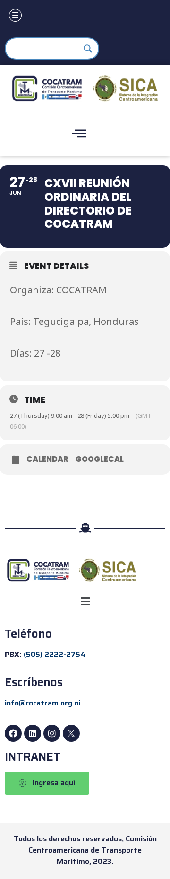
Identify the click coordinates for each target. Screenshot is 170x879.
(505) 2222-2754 (54, 654)
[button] (85, 601)
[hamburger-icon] (15, 16)
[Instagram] (51, 733)
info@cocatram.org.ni (42, 703)
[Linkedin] (32, 733)
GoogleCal (100, 459)
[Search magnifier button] (87, 48)
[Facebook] (13, 733)
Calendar (47, 459)
